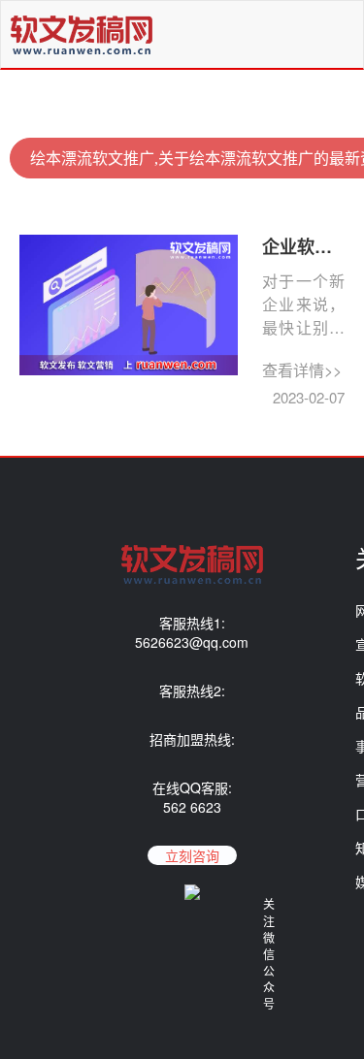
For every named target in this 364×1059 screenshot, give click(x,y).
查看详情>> (302, 370)
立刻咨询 (192, 855)
